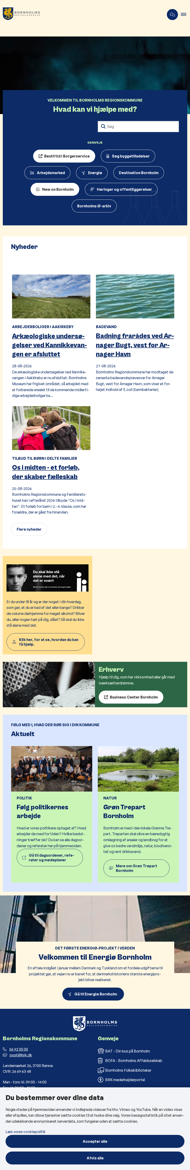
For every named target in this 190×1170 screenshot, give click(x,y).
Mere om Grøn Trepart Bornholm (136, 868)
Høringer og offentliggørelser (124, 189)
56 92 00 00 (18, 1049)
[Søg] (103, 126)
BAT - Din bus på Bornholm (127, 1051)
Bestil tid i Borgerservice (67, 156)
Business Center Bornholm (134, 697)
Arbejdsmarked (51, 172)
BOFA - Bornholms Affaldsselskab (133, 1060)
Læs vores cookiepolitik (26, 1131)
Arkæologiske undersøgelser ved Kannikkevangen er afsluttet (49, 345)
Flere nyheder (29, 529)
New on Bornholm (58, 189)
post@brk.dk (21, 1055)
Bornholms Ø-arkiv (94, 206)
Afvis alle (95, 1158)
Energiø (95, 172)
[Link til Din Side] (47, 605)
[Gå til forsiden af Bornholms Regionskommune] (80, 14)
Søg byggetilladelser (131, 156)
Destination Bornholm (138, 172)
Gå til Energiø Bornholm (96, 994)
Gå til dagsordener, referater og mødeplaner (51, 857)
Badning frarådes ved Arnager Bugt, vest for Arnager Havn (135, 345)
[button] (185, 14)
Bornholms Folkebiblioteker (128, 1070)
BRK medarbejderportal (125, 1079)
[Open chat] (172, 14)
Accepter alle (95, 1141)
